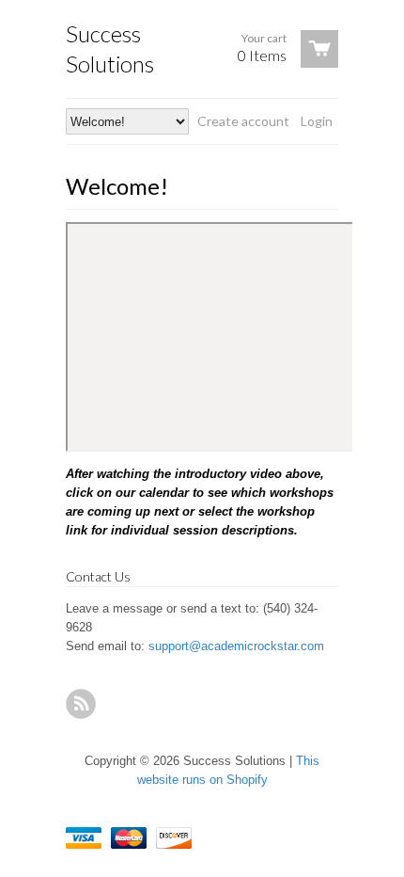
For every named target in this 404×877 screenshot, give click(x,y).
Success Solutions (110, 48)
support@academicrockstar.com (236, 646)
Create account (243, 121)
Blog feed (81, 704)
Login (317, 121)
